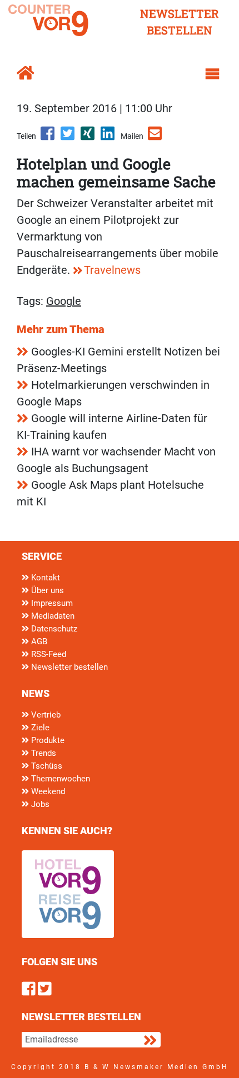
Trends (42, 753)
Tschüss (45, 766)
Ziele (39, 728)
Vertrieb (45, 715)
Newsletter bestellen (68, 667)
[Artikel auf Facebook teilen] (48, 137)
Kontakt (44, 578)
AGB (38, 641)
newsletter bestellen (179, 21)
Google (63, 301)
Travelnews (112, 270)
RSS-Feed (47, 654)
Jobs (39, 804)
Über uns (46, 590)
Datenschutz (53, 629)
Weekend (47, 791)
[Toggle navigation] (212, 74)
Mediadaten (51, 616)
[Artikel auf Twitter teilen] (68, 137)
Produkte (46, 740)
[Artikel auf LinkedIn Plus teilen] (108, 137)
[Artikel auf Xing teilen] (88, 137)
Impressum (51, 603)
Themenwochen (59, 779)
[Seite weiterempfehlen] (155, 137)
